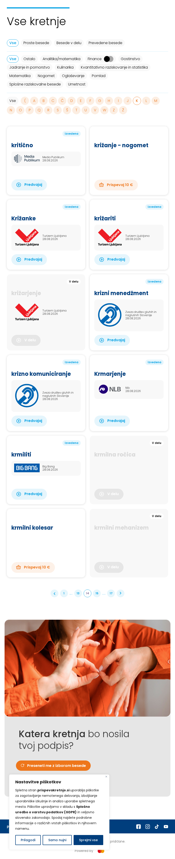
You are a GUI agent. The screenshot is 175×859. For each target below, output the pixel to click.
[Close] (106, 777)
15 (96, 593)
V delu (29, 340)
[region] (59, 812)
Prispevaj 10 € (119, 184)
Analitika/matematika (61, 58)
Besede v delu (69, 42)
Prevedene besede (105, 42)
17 (111, 593)
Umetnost (76, 84)
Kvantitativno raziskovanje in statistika (114, 67)
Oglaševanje (73, 75)
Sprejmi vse (88, 840)
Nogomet (46, 75)
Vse (12, 42)
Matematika (20, 75)
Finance (95, 58)
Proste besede (36, 42)
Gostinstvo (130, 58)
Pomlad (99, 75)
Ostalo (29, 58)
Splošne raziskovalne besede (35, 84)
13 (78, 593)
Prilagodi (28, 840)
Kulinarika (65, 67)
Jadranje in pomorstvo (29, 67)
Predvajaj (32, 184)
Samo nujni (57, 840)
